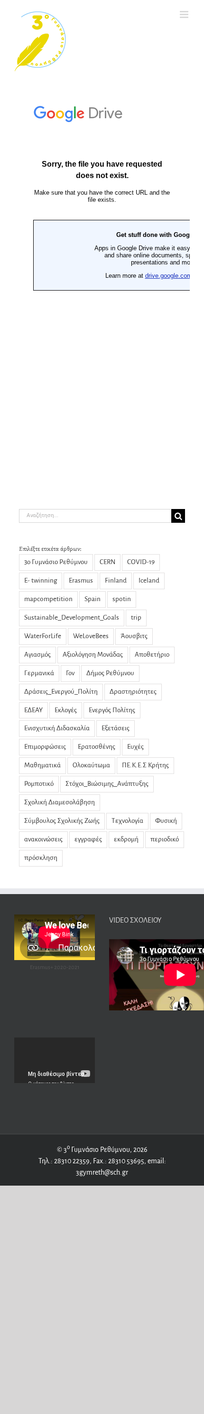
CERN (107, 562)
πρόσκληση (40, 857)
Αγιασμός (37, 654)
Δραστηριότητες (133, 691)
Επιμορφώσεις (45, 746)
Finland (116, 580)
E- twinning (40, 580)
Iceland (149, 580)
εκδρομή (126, 839)
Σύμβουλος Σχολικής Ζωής (62, 820)
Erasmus (81, 580)
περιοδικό (164, 839)
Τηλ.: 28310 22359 (64, 1161)
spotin (121, 599)
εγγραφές (88, 839)
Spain (92, 599)
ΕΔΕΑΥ (33, 710)
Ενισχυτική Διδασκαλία (57, 728)
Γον (70, 673)
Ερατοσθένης (96, 746)
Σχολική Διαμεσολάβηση (59, 802)
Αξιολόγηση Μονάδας (93, 654)
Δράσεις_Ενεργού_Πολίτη (61, 691)
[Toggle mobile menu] (185, 14)
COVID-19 (141, 562)
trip (136, 617)
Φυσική (166, 820)
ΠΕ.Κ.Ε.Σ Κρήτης (145, 765)
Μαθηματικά (42, 765)
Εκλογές (66, 710)
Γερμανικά (39, 673)
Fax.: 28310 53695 (118, 1161)
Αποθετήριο (152, 654)
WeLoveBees (91, 636)
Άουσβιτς (134, 636)
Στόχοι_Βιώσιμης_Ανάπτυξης (106, 783)
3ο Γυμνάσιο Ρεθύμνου (56, 562)
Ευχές (135, 746)
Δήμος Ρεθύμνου (110, 673)
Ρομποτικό (39, 783)
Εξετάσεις (116, 728)
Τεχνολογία (127, 820)
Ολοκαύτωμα (91, 765)
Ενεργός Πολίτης (112, 710)
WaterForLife (42, 636)
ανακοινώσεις (43, 839)
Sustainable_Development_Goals (71, 617)
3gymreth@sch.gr (102, 1172)
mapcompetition (48, 599)
